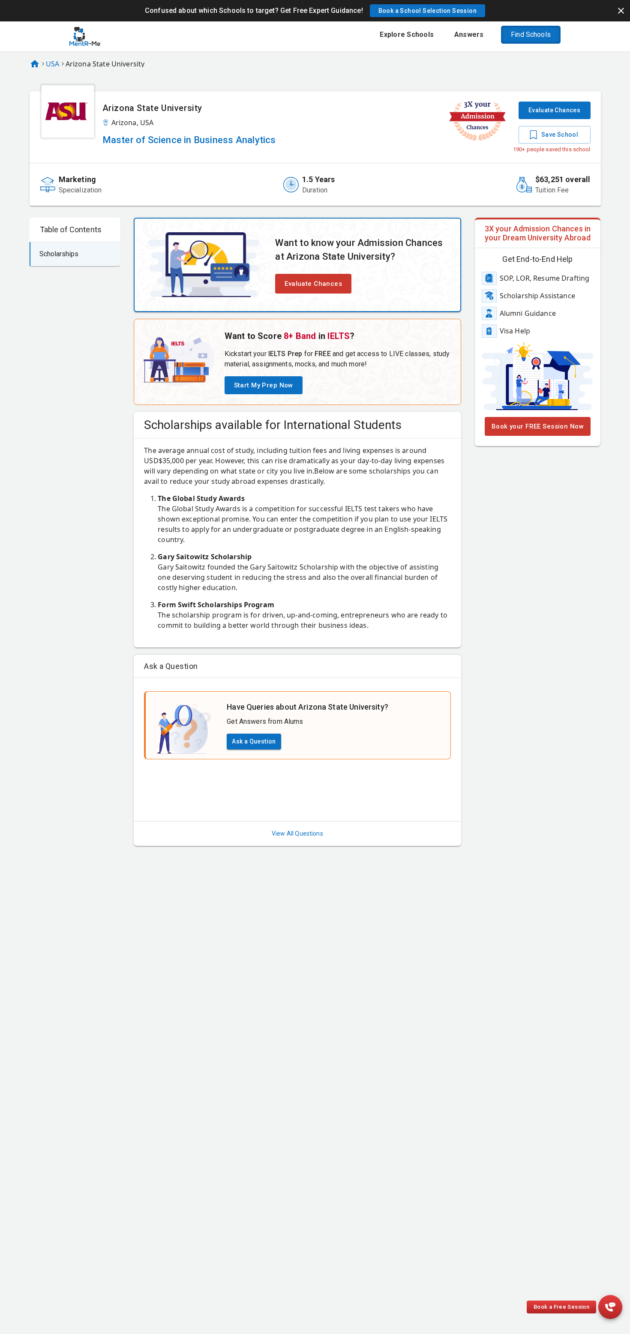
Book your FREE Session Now (538, 426)
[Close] (621, 10)
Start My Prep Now (263, 385)
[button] (427, 10)
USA (52, 64)
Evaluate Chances (554, 110)
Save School (559, 134)
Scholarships (58, 254)
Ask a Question (254, 741)
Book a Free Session (561, 1307)
